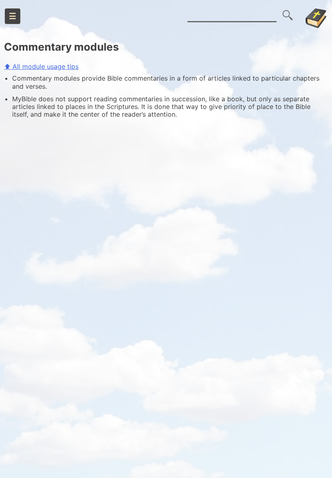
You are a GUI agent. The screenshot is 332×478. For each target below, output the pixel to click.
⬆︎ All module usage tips (41, 66)
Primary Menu (12, 16)
